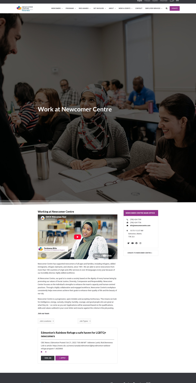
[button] (62, 8)
